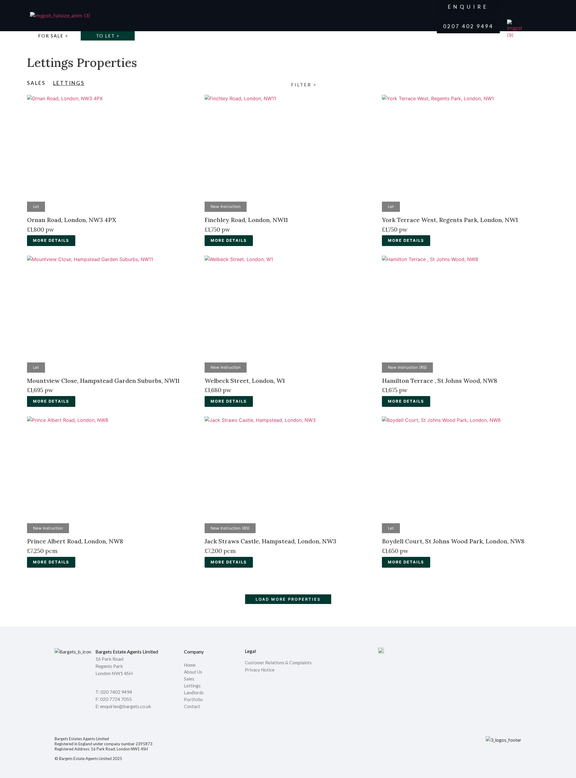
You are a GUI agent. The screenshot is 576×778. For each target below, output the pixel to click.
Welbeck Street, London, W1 (245, 380)
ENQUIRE (468, 7)
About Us (193, 672)
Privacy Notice (259, 669)
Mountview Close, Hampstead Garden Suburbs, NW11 (103, 380)
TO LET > (108, 35)
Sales (189, 679)
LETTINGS (69, 83)
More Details (51, 240)
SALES (36, 83)
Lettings (192, 685)
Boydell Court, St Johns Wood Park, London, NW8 (453, 541)
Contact (192, 706)
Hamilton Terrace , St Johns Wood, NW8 (439, 380)
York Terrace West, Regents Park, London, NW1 (450, 220)
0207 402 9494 (468, 26)
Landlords (194, 692)
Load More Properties (288, 599)
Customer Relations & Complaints (278, 662)
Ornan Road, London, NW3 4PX (71, 220)
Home (190, 665)
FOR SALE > (53, 35)
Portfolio (193, 699)
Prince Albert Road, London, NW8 (75, 541)
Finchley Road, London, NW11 (246, 220)
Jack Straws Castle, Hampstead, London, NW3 (270, 541)
